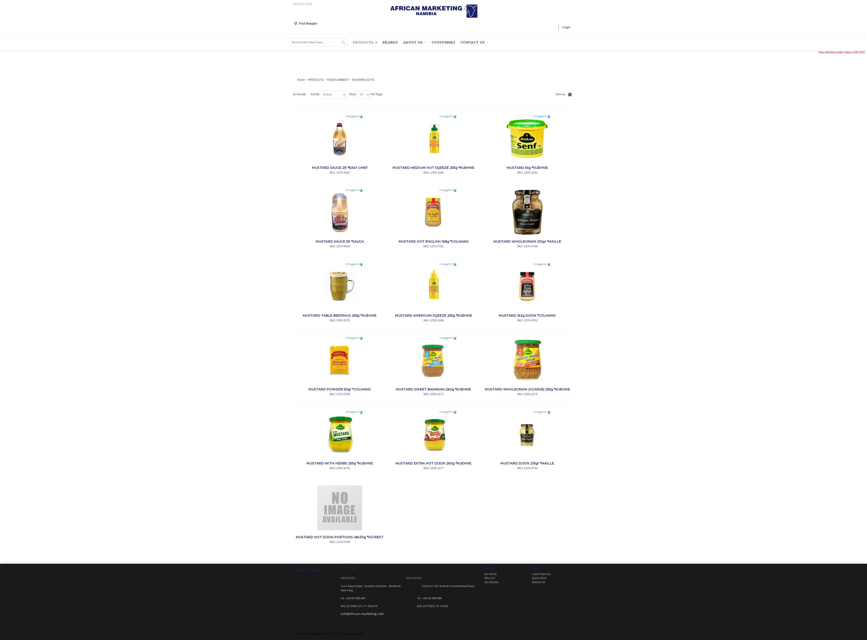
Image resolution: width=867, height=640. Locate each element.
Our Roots (490, 574)
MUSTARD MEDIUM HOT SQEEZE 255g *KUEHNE (433, 168)
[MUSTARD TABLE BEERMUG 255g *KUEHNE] (340, 286)
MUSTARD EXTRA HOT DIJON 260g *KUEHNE (433, 463)
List (569, 94)
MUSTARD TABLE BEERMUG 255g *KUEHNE (339, 315)
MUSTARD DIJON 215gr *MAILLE (527, 463)
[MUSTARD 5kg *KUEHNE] (527, 138)
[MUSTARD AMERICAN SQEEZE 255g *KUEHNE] (433, 286)
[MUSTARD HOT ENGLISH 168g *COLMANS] (433, 212)
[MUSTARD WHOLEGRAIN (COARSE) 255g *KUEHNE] (527, 360)
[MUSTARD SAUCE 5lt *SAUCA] (340, 212)
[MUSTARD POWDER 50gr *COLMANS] (340, 360)
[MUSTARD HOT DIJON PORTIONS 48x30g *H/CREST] (340, 507)
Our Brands (491, 582)
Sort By (314, 94)
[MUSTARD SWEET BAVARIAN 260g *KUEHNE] (433, 360)
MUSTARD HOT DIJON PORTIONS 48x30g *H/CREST (339, 537)
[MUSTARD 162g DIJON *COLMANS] (527, 286)
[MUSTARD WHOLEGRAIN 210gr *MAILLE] (527, 212)
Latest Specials (541, 574)
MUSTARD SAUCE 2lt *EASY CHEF (340, 168)
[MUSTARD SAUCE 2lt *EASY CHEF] (340, 138)
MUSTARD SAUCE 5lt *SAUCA (340, 241)
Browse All (538, 582)
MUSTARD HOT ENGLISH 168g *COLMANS (433, 241)
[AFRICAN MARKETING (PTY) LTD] (434, 11)
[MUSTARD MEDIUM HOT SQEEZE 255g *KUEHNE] (433, 138)
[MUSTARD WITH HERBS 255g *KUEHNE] (340, 434)
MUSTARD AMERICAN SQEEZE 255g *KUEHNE (433, 315)
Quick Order (539, 578)
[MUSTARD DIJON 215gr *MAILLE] (527, 434)
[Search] (343, 42)
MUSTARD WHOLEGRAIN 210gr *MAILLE (527, 241)
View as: (560, 94)
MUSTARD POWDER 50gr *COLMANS (339, 389)
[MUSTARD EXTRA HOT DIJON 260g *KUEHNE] (433, 434)
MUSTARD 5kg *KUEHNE (527, 168)
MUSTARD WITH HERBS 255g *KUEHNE (339, 463)
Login (566, 27)
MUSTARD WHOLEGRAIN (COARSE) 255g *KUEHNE (527, 389)
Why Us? (489, 578)
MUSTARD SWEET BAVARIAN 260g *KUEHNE (433, 389)
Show (352, 94)
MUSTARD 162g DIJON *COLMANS (527, 315)
